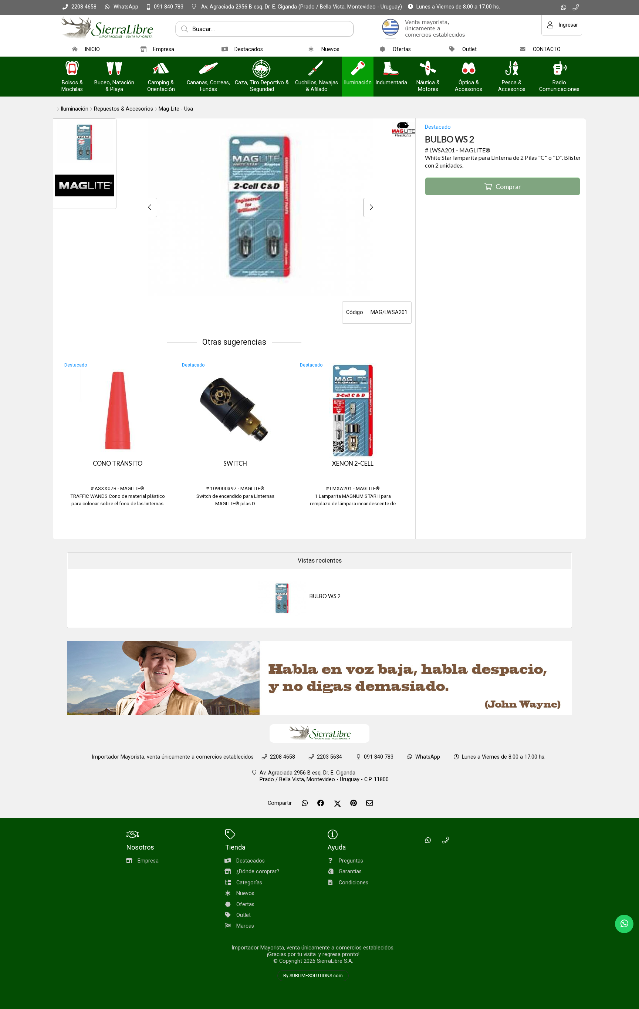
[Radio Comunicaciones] (559, 69)
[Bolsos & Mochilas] (72, 69)
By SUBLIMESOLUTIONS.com (313, 975)
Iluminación (74, 109)
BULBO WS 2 (325, 596)
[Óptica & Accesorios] (468, 69)
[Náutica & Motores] (428, 69)
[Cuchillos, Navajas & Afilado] (316, 69)
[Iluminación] (358, 69)
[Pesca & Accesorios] (512, 69)
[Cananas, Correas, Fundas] (208, 69)
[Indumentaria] (391, 69)
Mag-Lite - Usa (176, 109)
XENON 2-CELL (352, 463)
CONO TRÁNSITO (117, 463)
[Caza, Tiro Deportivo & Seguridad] (262, 69)
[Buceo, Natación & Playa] (114, 69)
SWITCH (235, 463)
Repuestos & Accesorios (123, 109)
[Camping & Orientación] (161, 69)
